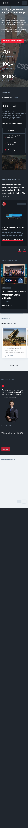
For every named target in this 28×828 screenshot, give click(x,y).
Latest (3, 323)
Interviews (21, 323)
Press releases (11, 323)
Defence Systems (7, 97)
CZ (18, 3)
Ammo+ (16, 97)
